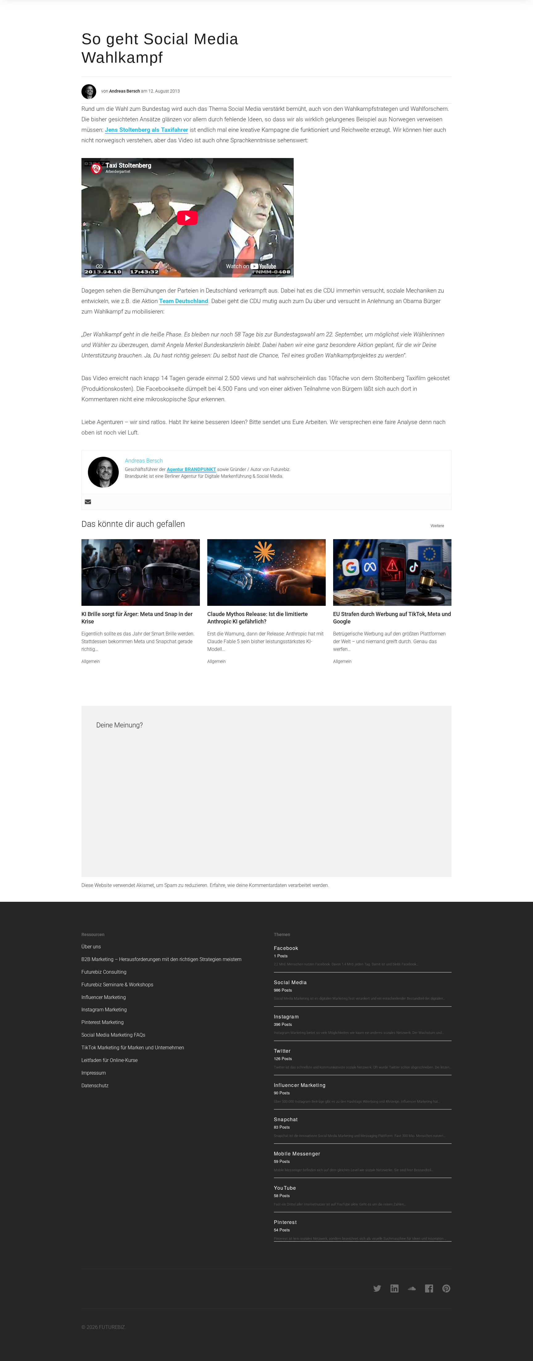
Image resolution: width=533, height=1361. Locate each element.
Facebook (286, 947)
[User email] (88, 502)
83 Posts (282, 1127)
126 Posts (283, 1058)
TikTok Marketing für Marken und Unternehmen (132, 1048)
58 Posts (282, 1195)
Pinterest (285, 1222)
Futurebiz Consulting (103, 972)
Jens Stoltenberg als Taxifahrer (146, 129)
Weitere (437, 525)
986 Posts (283, 990)
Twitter (282, 1050)
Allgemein (90, 661)
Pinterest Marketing (102, 1022)
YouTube (285, 1187)
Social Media (290, 982)
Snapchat (286, 1119)
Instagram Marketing (104, 1010)
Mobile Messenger (297, 1153)
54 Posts (282, 1230)
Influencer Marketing (103, 997)
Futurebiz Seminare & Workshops (117, 985)
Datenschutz (95, 1085)
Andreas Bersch (124, 91)
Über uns (91, 947)
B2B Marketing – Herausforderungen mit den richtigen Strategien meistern (161, 959)
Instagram (286, 1016)
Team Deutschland (183, 301)
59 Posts (282, 1161)
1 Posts (281, 956)
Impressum (93, 1073)
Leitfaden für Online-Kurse (109, 1060)
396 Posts (283, 1024)
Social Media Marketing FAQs (113, 1035)
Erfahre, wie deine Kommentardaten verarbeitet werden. (269, 885)
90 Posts (282, 1093)
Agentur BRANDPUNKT (191, 469)
